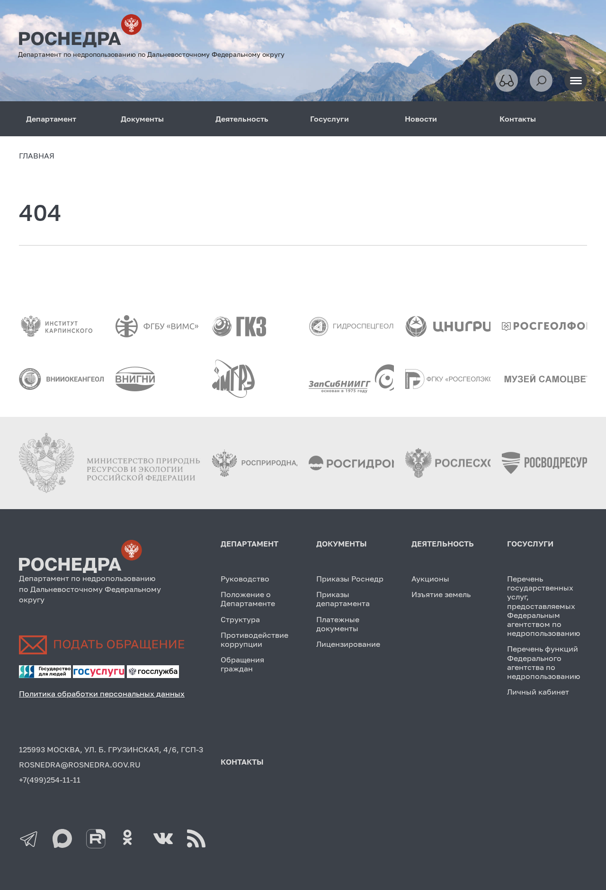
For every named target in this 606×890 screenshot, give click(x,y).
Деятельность (241, 118)
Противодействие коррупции (254, 639)
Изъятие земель (441, 594)
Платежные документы (337, 624)
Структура (240, 619)
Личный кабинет (538, 691)
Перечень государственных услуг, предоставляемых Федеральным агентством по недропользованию (543, 606)
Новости (421, 118)
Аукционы (430, 578)
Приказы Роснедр (349, 578)
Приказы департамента (343, 599)
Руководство (245, 578)
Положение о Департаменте (248, 599)
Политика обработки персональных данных (102, 693)
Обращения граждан (242, 664)
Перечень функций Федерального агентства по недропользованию (543, 662)
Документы (142, 118)
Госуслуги (329, 118)
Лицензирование (348, 644)
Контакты (517, 118)
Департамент (51, 118)
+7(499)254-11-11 (49, 779)
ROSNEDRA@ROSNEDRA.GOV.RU (80, 764)
